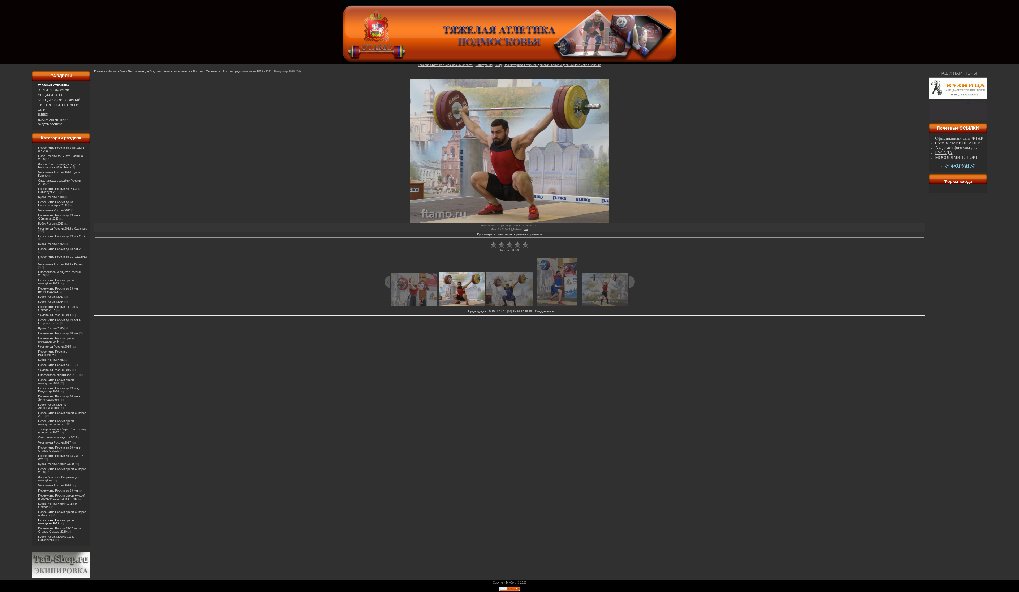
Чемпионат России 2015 (54, 346)
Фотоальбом (116, 71)
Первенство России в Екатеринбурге (52, 353)
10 (493, 311)
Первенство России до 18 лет (58, 333)
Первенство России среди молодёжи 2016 (56, 381)
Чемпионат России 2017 (54, 442)
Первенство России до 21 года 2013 (62, 256)
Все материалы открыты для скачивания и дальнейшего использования (552, 65)
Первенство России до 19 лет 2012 (61, 236)
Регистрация (484, 65)
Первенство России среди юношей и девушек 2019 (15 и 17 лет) (61, 497)
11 (496, 311)
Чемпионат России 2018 (54, 485)
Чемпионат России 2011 (54, 210)
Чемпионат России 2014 (54, 315)
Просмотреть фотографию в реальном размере (509, 234)
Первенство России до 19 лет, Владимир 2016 (58, 390)
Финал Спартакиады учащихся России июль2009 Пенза (59, 166)
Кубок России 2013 (51, 296)
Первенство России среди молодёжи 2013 (56, 282)
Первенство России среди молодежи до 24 (56, 340)
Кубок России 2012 (51, 243)
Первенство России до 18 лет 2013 (61, 249)
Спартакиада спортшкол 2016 (58, 374)
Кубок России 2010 (51, 197)
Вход (498, 65)
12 (500, 311)
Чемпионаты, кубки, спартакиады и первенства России (165, 71)
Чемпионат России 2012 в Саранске (62, 228)
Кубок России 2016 (51, 359)
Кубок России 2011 (50, 223)
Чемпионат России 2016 (54, 369)
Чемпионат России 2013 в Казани (60, 264)
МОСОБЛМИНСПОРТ (956, 157)
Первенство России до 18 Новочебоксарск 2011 (55, 203)
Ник (526, 229)
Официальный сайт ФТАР (959, 138)
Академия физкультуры (956, 148)
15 (514, 311)
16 (518, 311)
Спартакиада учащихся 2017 (57, 437)
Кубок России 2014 (51, 301)
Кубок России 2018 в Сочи (56, 464)
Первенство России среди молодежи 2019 (56, 522)
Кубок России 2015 (51, 328)
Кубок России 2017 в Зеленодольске (52, 406)
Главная (99, 71)
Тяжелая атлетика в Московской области (445, 65)
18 (526, 311)
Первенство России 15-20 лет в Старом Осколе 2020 (59, 530)
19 (530, 311)
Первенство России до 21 (55, 364)
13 (504, 311)
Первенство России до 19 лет (58, 490)
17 (522, 311)
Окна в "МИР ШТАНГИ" (959, 143)
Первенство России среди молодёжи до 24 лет (56, 422)
